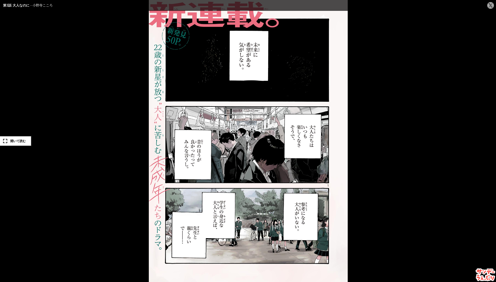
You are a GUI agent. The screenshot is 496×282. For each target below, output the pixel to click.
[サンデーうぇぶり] (485, 274)
